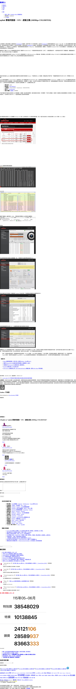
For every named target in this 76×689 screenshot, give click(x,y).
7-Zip (3, 7)
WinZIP (18, 506)
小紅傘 (13, 505)
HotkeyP (13, 518)
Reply (3, 441)
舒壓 (19, 677)
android (2, 673)
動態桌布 (15, 675)
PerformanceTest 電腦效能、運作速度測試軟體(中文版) (13, 558)
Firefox (20, 523)
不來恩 (7, 17)
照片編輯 (72, 675)
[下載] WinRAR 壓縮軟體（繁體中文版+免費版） (12, 553)
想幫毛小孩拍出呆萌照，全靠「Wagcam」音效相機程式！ (19, 533)
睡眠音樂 (16, 677)
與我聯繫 (28, 688)
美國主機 (19, 378)
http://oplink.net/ (13, 86)
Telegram (20, 503)
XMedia (17, 520)
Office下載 (30, 508)
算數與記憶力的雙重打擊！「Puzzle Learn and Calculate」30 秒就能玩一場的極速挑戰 (24, 540)
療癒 (7, 677)
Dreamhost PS (19, 43)
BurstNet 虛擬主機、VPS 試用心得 (10, 366)
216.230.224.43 (12, 89)
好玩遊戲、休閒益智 (30, 675)
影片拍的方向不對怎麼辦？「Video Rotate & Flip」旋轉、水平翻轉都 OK (22, 539)
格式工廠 (22, 520)
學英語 (43, 675)
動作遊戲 (12, 675)
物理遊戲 (1, 677)
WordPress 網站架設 (3, 675)
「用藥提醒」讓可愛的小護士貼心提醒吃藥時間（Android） (19, 537)
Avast (25, 505)
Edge (17, 523)
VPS (9, 378)
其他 (9, 14)
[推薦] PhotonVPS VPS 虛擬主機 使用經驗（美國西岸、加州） (17, 363)
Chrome (13, 523)
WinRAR (13, 506)
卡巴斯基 (18, 505)
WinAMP (14, 514)
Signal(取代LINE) (34, 503)
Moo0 (13, 520)
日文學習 (59, 675)
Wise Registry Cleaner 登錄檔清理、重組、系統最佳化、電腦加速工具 (16, 559)
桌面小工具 (65, 675)
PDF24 (25, 508)
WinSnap (23, 511)
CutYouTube (20, 515)
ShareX (13, 511)
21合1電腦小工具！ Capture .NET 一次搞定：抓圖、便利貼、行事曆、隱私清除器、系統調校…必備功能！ (29, 535)
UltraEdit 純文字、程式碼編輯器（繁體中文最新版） (13, 555)
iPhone (49, 673)
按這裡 (11, 90)
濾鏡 (69, 675)
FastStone (18, 511)
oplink (6, 378)
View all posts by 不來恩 (13, 395)
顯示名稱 (2, 492)
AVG (22, 505)
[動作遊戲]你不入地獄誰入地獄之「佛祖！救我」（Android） (19, 532)
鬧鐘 (34, 677)
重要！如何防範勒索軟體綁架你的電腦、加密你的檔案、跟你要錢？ (16, 651)
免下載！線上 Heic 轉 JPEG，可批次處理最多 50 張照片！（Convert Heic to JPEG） (30, 563)
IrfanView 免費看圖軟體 (17, 509)
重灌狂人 (3, 2)
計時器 (30, 677)
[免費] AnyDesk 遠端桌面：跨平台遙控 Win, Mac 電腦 (13, 560)
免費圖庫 (8, 675)
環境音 (4, 677)
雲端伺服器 (29, 378)
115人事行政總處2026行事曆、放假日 (10, 653)
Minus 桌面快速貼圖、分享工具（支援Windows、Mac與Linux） (17, 361)
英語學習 (21, 677)
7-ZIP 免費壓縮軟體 (25, 506)
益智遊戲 (11, 677)
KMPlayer (4, 6)
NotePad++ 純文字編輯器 (17, 508)
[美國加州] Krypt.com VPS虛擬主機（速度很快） (14, 364)
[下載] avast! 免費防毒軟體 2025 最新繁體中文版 (19, 581)
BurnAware (14, 521)
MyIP (3, 8)
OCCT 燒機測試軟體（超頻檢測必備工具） (11, 556)
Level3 (3, 378)
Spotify (22, 514)
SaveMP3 (23, 524)
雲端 (26, 378)
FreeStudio (14, 515)
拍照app (53, 675)
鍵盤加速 (18, 518)
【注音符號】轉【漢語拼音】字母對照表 (10, 657)
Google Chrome (22, 672)
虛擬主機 (23, 378)
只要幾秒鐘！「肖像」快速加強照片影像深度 (16, 536)
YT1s (19, 524)
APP (13, 672)
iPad (45, 673)
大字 (3, 9)
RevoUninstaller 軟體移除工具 (23, 517)
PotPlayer (4, 4)
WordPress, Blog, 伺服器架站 (16, 14)
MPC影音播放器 (25, 512)
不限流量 (12, 378)
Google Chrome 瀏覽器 (30, 672)
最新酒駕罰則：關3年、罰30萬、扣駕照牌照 (11, 655)
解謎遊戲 (25, 677)
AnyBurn (19, 521)
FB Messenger (26, 503)
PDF (58, 672)
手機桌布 (49, 675)
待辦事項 (45, 675)
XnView (31, 509)
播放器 (56, 675)
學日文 (37, 675)
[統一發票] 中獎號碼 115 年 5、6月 (9, 552)
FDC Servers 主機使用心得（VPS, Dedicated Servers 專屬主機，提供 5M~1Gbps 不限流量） (23, 368)
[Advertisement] (35, 31)
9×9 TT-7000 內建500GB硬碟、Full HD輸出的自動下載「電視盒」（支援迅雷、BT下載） (25, 530)
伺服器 (15, 378)
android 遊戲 (8, 672)
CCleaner (14, 517)
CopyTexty (23, 518)
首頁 (3, 11)
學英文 (40, 675)
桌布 (62, 675)
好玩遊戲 (21, 675)
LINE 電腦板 (14, 503)
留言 (1, 490)
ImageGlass (25, 509)
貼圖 (32, 677)
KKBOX (18, 514)
